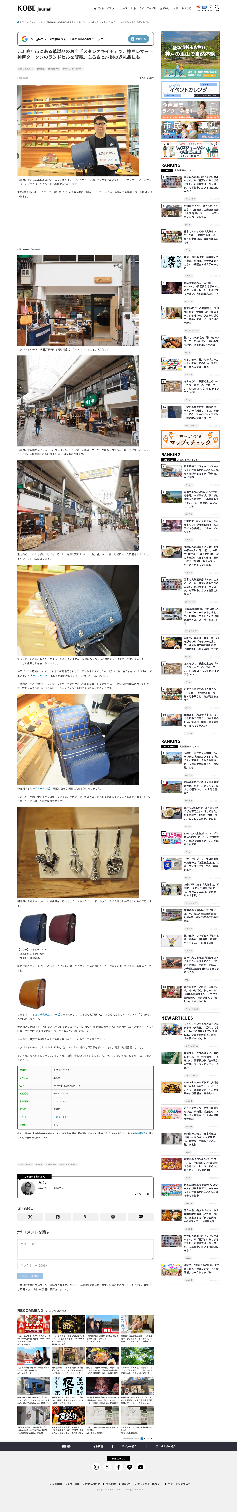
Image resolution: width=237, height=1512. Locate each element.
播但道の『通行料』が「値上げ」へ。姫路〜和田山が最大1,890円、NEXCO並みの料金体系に (201, 915)
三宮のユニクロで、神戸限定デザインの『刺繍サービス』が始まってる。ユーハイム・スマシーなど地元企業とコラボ (201, 412)
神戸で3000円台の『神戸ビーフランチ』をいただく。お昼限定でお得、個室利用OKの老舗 (201, 341)
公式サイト (59, 1117)
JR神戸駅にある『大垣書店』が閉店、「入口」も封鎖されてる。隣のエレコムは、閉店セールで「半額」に (201, 890)
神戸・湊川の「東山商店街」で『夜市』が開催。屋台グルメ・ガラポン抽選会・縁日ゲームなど (201, 262)
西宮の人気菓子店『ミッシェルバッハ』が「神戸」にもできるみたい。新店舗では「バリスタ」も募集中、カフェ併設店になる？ (201, 184)
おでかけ (165, 8)
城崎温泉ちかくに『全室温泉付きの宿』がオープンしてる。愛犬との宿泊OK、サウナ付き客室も (201, 787)
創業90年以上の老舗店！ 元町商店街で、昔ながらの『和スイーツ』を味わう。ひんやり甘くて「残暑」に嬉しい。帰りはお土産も (201, 315)
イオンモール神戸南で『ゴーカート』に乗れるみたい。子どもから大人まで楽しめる (201, 363)
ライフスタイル (147, 8)
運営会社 (127, 1484)
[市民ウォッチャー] (190, 139)
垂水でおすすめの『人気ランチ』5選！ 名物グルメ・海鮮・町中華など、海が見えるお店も (201, 237)
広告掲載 (111, 1484)
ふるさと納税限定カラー (43, 1014)
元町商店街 (54, 69)
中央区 (42, 69)
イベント (99, 8)
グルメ (111, 8)
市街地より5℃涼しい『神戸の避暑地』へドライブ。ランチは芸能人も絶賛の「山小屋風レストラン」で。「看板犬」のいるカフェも (201, 499)
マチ (175, 8)
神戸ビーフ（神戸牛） (74, 69)
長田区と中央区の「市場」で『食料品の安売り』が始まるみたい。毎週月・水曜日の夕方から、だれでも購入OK (201, 720)
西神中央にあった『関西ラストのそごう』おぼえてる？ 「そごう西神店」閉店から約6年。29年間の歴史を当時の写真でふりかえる (201, 965)
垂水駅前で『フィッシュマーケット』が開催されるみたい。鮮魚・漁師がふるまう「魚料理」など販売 (201, 471)
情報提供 (139, 1133)
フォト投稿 (96, 1446)
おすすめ (186, 8)
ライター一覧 (141, 1194)
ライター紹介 (129, 1446)
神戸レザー (38, 675)
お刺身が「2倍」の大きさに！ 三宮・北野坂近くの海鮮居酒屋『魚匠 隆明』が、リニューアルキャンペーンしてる (202, 211)
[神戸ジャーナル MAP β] (190, 448)
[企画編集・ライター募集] (190, 119)
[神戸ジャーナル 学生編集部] (190, 159)
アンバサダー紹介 (166, 1446)
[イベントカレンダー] (190, 99)
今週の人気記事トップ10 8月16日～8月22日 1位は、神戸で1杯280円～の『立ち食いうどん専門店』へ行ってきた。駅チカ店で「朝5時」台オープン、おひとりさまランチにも (201, 556)
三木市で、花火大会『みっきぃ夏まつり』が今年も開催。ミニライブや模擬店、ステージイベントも (201, 526)
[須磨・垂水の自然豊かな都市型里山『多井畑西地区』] (190, 79)
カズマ (151, 78)
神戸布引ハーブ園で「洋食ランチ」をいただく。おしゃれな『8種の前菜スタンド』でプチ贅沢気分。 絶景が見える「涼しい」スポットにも (201, 994)
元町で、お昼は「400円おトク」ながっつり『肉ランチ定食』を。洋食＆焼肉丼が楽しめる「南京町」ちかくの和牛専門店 (201, 643)
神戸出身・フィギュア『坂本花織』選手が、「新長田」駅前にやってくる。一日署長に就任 (201, 939)
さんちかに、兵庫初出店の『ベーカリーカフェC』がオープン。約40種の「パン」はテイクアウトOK (201, 387)
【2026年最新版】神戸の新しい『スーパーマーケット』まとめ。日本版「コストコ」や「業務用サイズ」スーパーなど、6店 (201, 616)
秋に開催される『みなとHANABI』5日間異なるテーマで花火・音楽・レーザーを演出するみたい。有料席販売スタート (201, 288)
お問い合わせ (92, 1484)
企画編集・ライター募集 (65, 1484)
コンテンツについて (179, 1484)
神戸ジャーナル (117, 1489)
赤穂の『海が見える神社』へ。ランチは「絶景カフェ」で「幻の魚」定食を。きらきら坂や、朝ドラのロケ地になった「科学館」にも (201, 760)
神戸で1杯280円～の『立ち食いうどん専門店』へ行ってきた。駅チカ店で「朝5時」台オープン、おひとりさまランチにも (201, 813)
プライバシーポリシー (149, 1484)
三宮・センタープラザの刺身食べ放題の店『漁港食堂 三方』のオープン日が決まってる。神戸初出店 (201, 864)
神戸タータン (39, 788)
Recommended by (131, 1438)
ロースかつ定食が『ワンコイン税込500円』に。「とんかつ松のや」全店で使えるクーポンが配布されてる (201, 839)
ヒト (133, 8)
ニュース (123, 8)
